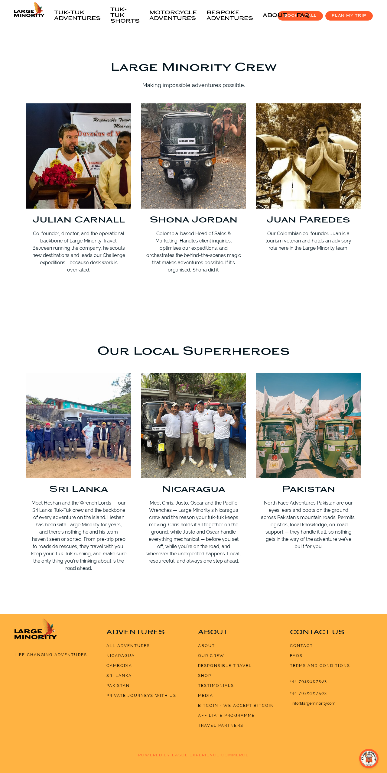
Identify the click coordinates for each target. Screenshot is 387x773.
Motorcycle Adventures (173, 16)
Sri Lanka (119, 675)
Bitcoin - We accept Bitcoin (236, 705)
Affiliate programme (226, 715)
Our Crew (211, 655)
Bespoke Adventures (230, 16)
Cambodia (119, 665)
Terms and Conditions (320, 665)
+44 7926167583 (308, 681)
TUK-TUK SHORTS (125, 16)
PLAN (349, 16)
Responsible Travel (225, 665)
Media (205, 695)
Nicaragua (120, 655)
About (206, 645)
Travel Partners (220, 725)
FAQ (303, 15)
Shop (205, 675)
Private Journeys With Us (141, 695)
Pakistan (118, 685)
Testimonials (216, 685)
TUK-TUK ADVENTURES (77, 16)
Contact (301, 645)
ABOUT (275, 15)
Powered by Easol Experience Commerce (193, 755)
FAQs (296, 655)
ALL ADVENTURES (128, 645)
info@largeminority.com (313, 703)
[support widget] (369, 758)
